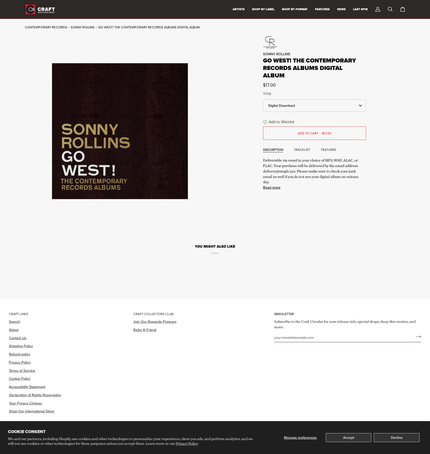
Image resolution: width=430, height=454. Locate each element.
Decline (397, 437)
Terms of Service (22, 370)
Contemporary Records (46, 27)
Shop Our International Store (31, 411)
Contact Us (17, 337)
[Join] (417, 337)
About (13, 329)
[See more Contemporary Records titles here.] (314, 42)
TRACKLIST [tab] (302, 149)
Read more (271, 187)
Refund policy (19, 354)
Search (14, 321)
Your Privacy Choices (25, 403)
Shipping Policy (21, 345)
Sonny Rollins (83, 27)
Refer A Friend (144, 329)
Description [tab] (273, 149)
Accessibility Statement (27, 386)
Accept (348, 437)
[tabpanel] (314, 173)
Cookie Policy (19, 378)
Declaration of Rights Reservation (35, 394)
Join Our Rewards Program (154, 321)
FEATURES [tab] (328, 149)
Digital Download (281, 105)
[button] (278, 122)
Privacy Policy (187, 443)
